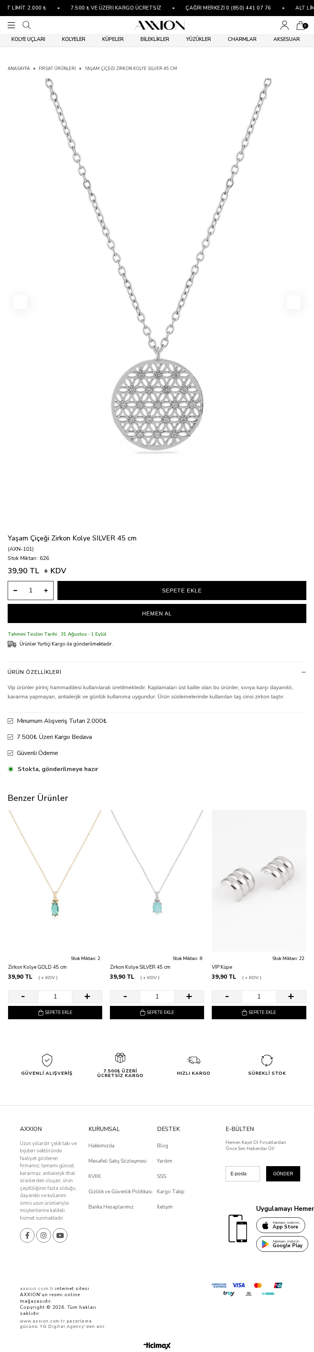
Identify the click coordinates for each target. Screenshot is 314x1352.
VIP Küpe (222, 967)
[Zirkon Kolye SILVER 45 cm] (157, 880)
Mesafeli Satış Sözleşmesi (117, 1161)
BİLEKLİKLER (155, 39)
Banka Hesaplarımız (111, 1207)
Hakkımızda (101, 1145)
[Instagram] (43, 1235)
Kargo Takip (171, 1191)
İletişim (165, 1207)
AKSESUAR (286, 39)
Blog (162, 1145)
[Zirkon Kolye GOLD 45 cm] (55, 880)
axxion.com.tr (37, 1288)
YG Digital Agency (62, 1326)
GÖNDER (283, 1173)
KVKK (94, 1176)
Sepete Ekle (58, 1012)
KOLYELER (73, 39)
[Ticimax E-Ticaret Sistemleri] (157, 1346)
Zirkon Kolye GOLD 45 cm (37, 967)
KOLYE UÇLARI (28, 39)
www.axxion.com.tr (42, 1321)
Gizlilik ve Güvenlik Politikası (120, 1191)
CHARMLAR (242, 39)
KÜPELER (113, 39)
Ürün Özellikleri (35, 672)
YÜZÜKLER (198, 39)
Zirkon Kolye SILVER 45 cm (140, 967)
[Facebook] (27, 1235)
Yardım (164, 1161)
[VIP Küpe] (259, 880)
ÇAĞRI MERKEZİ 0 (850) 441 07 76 (216, 8)
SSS (161, 1176)
